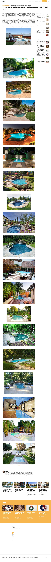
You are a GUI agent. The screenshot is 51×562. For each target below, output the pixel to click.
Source (19, 45)
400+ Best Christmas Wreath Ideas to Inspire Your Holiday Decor (40, 50)
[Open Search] (48, 1)
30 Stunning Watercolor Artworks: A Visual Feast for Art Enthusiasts (41, 34)
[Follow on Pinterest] (48, 557)
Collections (7, 5)
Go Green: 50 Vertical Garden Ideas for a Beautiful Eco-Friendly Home (41, 58)
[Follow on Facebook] (45, 557)
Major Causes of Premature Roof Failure (41, 31)
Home (3, 5)
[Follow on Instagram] (46, 557)
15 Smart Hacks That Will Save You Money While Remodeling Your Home (41, 24)
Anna (6, 471)
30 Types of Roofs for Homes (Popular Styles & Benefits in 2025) (40, 20)
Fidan (5, 493)
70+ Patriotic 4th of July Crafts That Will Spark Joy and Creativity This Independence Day (41, 62)
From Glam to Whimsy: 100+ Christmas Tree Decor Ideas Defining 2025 (40, 46)
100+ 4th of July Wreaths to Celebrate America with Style (40, 54)
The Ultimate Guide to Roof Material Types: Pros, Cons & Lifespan (40, 15)
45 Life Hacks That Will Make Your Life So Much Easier (41, 27)
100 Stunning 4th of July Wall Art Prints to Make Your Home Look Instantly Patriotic (41, 42)
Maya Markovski (42, 494)
